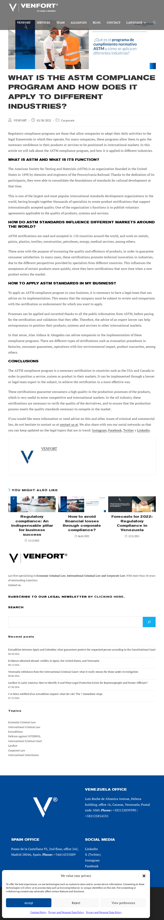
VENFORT (20, 120)
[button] (144, 876)
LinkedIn (91, 849)
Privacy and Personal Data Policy (66, 912)
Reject (76, 903)
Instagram (99, 430)
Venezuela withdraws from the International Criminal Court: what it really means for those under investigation (73, 672)
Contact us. (14, 585)
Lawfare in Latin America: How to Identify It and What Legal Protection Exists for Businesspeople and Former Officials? (78, 683)
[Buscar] (149, 622)
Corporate (67, 120)
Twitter (128, 430)
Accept (28, 903)
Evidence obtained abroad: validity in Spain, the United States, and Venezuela (53, 661)
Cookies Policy (38, 912)
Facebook (115, 430)
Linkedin (143, 430)
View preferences (123, 903)
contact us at (69, 424)
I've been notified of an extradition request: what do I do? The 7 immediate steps (55, 694)
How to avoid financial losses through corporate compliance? (82, 523)
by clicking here (106, 596)
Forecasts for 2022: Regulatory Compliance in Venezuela (132, 523)
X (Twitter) (93, 854)
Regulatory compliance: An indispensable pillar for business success (32, 526)
